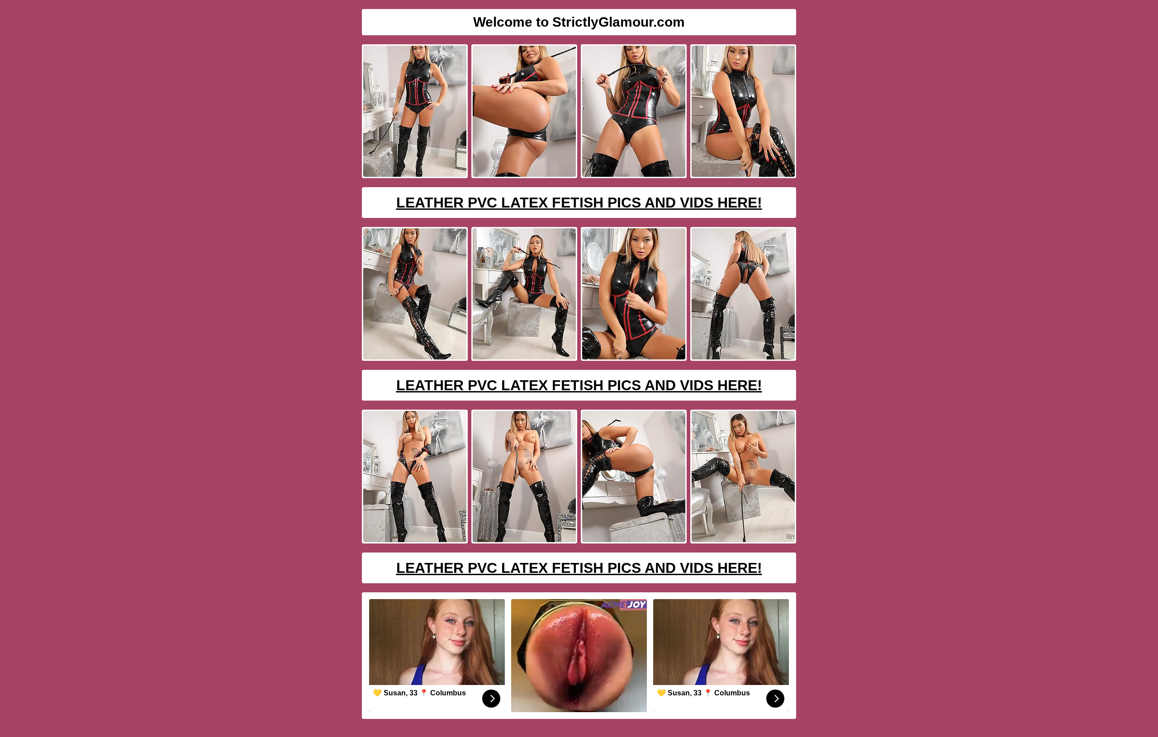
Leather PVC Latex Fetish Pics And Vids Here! (579, 202)
